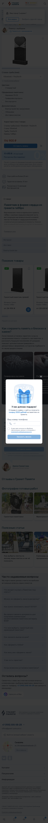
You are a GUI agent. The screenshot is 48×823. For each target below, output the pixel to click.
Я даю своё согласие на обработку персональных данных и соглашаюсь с (23, 430)
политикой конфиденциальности (21, 432)
